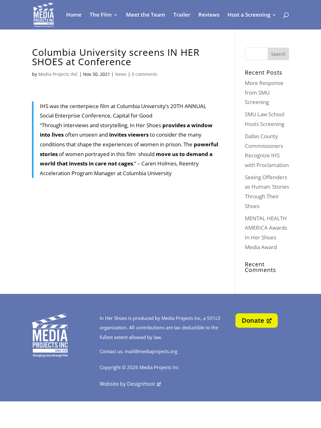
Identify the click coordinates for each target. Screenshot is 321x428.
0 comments (144, 74)
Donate (253, 320)
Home (74, 15)
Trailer (181, 15)
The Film (101, 15)
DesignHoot (141, 383)
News (121, 74)
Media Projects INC (58, 74)
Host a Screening (249, 15)
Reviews (208, 15)
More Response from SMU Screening (264, 92)
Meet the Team (145, 15)
